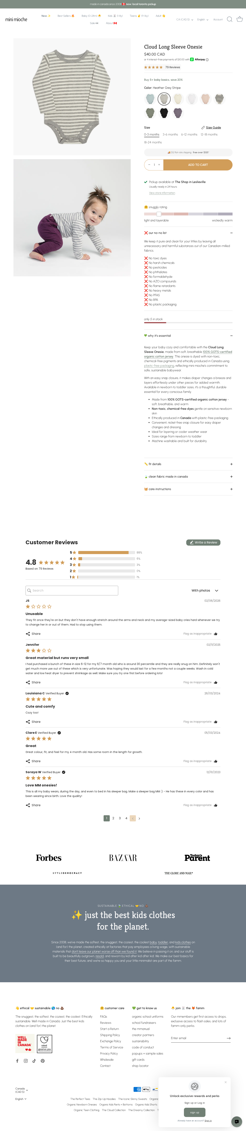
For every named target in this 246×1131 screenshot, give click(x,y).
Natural (178, 99)
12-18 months (209, 134)
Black (164, 113)
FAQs (103, 1016)
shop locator (140, 1066)
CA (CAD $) (183, 19)
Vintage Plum (178, 113)
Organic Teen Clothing (86, 1110)
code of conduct (143, 1047)
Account (218, 19)
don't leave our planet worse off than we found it (104, 951)
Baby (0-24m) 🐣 (91, 15)
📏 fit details (152, 464)
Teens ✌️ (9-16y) (139, 15)
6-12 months (189, 134)
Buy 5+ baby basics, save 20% (163, 79)
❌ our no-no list (155, 233)
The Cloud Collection (114, 1110)
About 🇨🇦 (111, 23)
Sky (150, 99)
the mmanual (141, 1029)
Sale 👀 (94, 23)
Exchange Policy (110, 1041)
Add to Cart (198, 165)
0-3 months (151, 134)
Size (182, 127)
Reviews (105, 1023)
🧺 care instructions (157, 489)
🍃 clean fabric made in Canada (166, 476)
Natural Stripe (219, 99)
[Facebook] (17, 1060)
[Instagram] (26, 1060)
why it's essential (159, 335)
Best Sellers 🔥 (66, 15)
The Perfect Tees (80, 1098)
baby (153, 942)
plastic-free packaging (159, 365)
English (201, 19)
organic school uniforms (147, 1016)
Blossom (205, 99)
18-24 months (153, 142)
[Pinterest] (43, 1060)
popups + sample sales (147, 1053)
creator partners (143, 1035)
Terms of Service (111, 1047)
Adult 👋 (160, 15)
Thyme (150, 113)
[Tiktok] (34, 1060)
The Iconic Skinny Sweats (132, 1098)
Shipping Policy (110, 1035)
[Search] (229, 19)
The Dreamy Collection (141, 1110)
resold (100, 956)
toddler (163, 942)
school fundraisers (144, 1023)
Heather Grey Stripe (164, 99)
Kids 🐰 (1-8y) (115, 15)
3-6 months (170, 134)
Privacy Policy (109, 1053)
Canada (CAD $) (20, 1090)
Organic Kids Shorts (146, 1104)
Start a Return (109, 1029)
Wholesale (107, 1059)
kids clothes (183, 942)
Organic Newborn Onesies (82, 1104)
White (192, 99)
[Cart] (239, 19)
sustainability (140, 1041)
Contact (105, 1066)
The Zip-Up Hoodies (104, 1098)
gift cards (138, 1059)
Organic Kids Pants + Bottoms (116, 1104)
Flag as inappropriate (198, 634)
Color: (162, 88)
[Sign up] (229, 1038)
